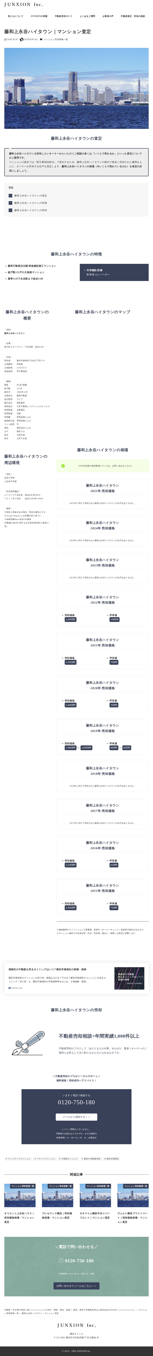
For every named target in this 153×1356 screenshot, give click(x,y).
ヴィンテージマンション (19, 1159)
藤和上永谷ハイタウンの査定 (30, 195)
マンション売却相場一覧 (56, 39)
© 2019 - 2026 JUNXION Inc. (76, 1351)
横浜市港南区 (112, 1159)
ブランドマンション (45, 1159)
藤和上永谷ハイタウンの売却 (30, 210)
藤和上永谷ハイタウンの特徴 (30, 203)
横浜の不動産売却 (91, 1159)
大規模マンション (69, 1159)
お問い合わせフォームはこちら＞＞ (76, 1286)
